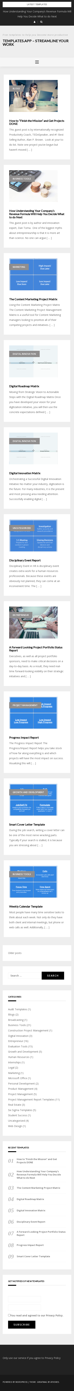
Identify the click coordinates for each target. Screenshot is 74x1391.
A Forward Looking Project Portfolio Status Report (36, 649)
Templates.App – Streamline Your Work (36, 42)
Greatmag (42, 1382)
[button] (35, 22)
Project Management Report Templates (31, 1099)
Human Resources (18, 1057)
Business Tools (22, 178)
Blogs (16, 88)
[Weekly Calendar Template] (33, 882)
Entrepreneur (21, 615)
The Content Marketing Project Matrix (33, 299)
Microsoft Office (17, 1078)
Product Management (21, 1088)
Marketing (19, 266)
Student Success (17, 1115)
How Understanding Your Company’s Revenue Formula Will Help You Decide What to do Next (36, 214)
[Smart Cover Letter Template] (33, 800)
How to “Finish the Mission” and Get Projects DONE (36, 122)
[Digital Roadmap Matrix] (33, 361)
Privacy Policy (54, 1315)
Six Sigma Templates (20, 1110)
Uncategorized (22, 528)
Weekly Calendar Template (26, 906)
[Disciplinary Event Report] (33, 535)
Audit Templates (17, 1009)
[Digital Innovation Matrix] (33, 449)
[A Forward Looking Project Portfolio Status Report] (33, 622)
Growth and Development (28, 792)
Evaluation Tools (17, 1046)
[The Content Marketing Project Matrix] (33, 274)
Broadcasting (16, 1020)
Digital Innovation (24, 353)
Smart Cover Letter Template (27, 824)
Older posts (15, 953)
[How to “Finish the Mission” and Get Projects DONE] (33, 96)
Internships (14, 1062)
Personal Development (21, 1083)
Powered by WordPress (15, 1382)
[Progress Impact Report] (33, 713)
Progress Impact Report (24, 737)
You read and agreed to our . (36, 1315)
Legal (11, 1067)
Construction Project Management (28, 1030)
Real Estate (14, 1104)
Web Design (15, 1126)
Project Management (25, 705)
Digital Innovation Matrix (24, 473)
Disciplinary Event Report (25, 560)
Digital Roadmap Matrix (24, 386)
